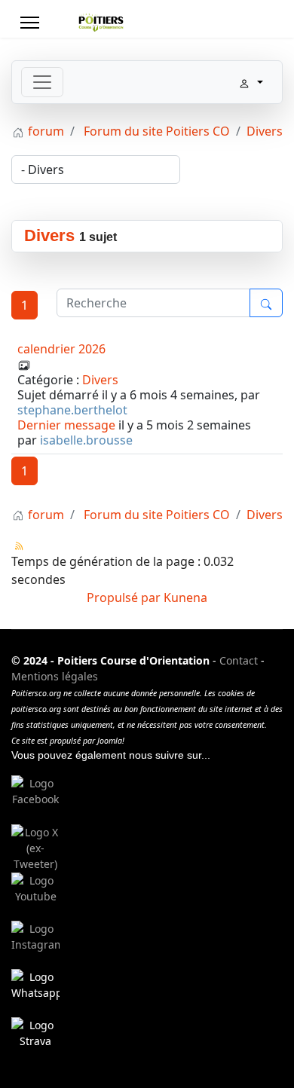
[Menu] (29, 22)
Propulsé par (125, 597)
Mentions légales (54, 676)
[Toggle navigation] (42, 82)
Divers (49, 235)
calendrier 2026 (61, 349)
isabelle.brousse (86, 440)
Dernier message (66, 425)
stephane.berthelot (72, 410)
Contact (238, 660)
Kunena (185, 597)
